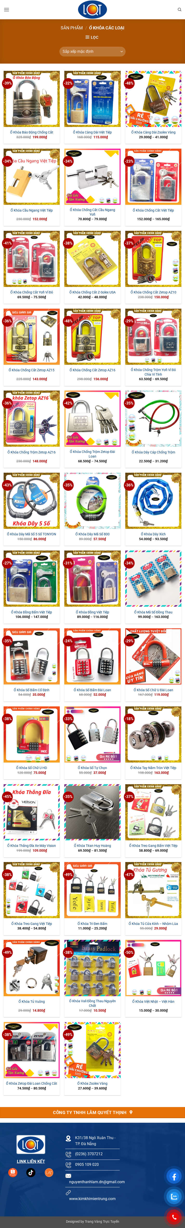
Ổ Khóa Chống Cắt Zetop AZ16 (92, 370)
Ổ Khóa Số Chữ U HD (31, 768)
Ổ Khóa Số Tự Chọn (92, 768)
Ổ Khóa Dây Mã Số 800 (92, 534)
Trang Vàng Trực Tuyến (102, 1222)
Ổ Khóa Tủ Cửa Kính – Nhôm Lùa (153, 924)
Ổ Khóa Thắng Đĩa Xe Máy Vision (31, 846)
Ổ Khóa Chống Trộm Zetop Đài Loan (92, 454)
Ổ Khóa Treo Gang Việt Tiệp (31, 924)
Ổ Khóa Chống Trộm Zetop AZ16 (31, 452)
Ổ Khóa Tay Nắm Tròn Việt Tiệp (153, 768)
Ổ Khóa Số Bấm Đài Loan (92, 690)
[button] (6, 9)
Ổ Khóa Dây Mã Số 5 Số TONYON (31, 534)
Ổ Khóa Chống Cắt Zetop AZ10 (153, 292)
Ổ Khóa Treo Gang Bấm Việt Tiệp (153, 846)
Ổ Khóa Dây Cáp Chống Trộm (153, 452)
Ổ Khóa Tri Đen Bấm (92, 924)
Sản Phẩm (72, 27)
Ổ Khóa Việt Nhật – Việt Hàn (153, 1002)
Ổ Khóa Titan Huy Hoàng (92, 846)
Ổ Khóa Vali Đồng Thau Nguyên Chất (92, 1003)
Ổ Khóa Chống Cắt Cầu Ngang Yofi (92, 212)
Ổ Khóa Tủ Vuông (32, 1002)
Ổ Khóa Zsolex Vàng (92, 1084)
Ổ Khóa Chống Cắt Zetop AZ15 (31, 370)
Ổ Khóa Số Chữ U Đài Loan (153, 690)
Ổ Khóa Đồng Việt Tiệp (92, 612)
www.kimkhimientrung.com (92, 1198)
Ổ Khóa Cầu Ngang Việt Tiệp (32, 210)
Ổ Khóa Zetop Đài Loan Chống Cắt (31, 1084)
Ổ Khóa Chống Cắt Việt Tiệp (153, 210)
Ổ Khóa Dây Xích (153, 534)
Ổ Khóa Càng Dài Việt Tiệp (92, 132)
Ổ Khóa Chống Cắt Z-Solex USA (92, 292)
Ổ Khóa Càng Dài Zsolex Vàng (153, 132)
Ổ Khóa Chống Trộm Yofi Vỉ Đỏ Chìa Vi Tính (153, 372)
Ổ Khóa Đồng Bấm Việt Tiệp (31, 612)
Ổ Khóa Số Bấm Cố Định (31, 690)
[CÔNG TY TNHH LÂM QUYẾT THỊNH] (92, 9)
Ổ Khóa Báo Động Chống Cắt (31, 132)
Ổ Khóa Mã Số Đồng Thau (153, 612)
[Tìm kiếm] (179, 9)
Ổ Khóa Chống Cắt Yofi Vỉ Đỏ (31, 292)
